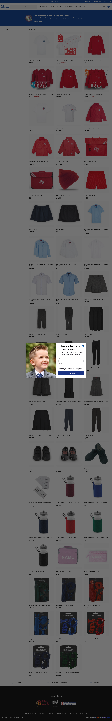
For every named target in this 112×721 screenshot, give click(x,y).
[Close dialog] (83, 345)
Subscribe (71, 373)
